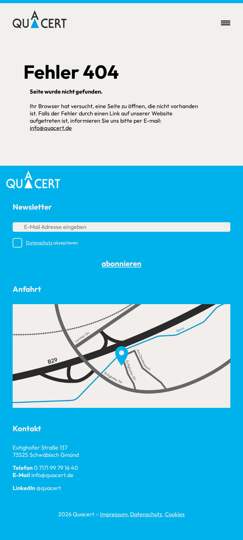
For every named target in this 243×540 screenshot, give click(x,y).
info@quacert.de (51, 128)
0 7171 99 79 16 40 (56, 467)
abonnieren (121, 263)
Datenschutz (39, 243)
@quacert (48, 488)
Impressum (114, 514)
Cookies (175, 514)
